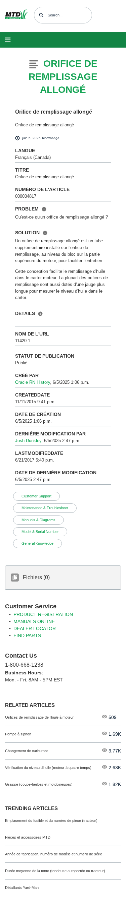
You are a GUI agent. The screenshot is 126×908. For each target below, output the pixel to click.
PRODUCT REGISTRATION (43, 614)
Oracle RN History (32, 382)
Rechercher (41, 15)
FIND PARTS (27, 635)
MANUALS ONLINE (34, 621)
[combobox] (63, 15)
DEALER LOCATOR (34, 628)
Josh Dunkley (28, 440)
